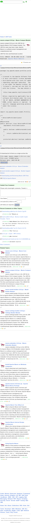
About (9, 505)
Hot (6, 505)
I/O (17, 495)
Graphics (13, 495)
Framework (26, 493)
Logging (21, 497)
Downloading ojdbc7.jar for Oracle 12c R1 (14, 228)
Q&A (22, 510)
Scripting (24, 498)
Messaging (3, 498)
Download (4, 162)
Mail (25, 497)
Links (18, 510)
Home (2, 36)
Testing (22, 500)
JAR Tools (8, 36)
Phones (2, 512)
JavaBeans (3, 497)
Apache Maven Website (16, 58)
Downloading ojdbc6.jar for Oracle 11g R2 (14, 211)
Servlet (13, 500)
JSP (16, 497)
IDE (20, 495)
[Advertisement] (15, 19)
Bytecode (13, 493)
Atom (24, 505)
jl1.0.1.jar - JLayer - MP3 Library (11, 233)
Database (20, 493)
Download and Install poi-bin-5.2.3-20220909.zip (16, 239)
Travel (8, 512)
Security (2, 500)
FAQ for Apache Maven (9, 178)
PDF (14, 498)
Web (27, 500)
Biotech (7, 493)
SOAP (18, 500)
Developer (8, 508)
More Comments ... (5, 244)
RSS (21, 505)
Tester (2, 508)
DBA (13, 508)
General (7, 495)
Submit (17, 204)
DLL (26, 508)
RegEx (14, 510)
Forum (16, 512)
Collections (15, 505)
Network (10, 498)
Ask (28, 505)
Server (8, 500)
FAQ (11, 512)
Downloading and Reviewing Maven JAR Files (15, 175)
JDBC (9, 497)
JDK (13, 497)
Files (1, 510)
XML (1, 502)
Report (19, 498)
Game (2, 495)
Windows (18, 508)
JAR (23, 508)
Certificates (7, 510)
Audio (2, 493)
